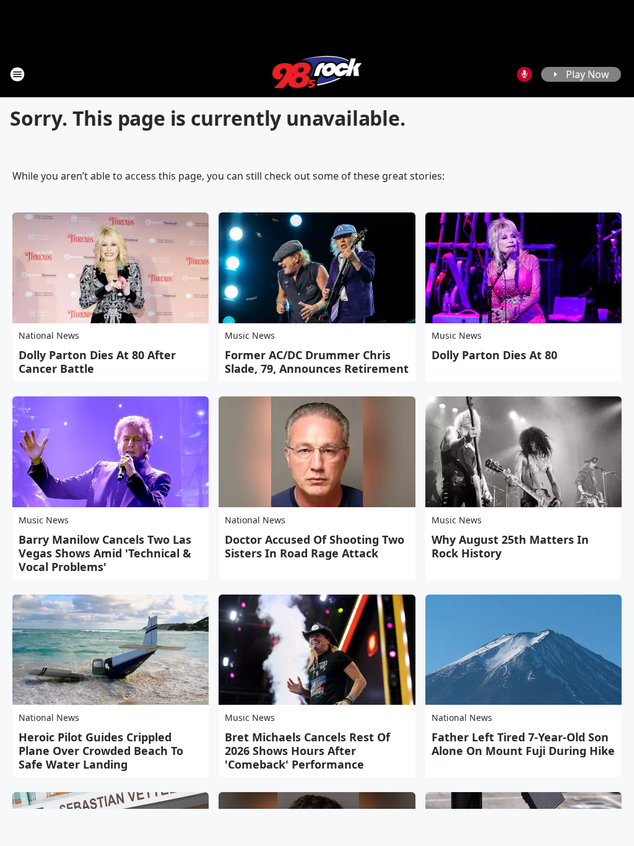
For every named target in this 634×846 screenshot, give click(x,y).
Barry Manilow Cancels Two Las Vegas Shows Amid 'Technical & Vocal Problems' (105, 553)
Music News (250, 335)
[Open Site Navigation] (17, 74)
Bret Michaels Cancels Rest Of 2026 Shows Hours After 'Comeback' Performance (307, 750)
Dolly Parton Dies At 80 (494, 355)
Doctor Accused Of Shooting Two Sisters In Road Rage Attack (314, 546)
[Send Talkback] (524, 74)
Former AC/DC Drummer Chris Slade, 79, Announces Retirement (317, 361)
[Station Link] (317, 74)
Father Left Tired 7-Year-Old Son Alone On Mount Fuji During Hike (523, 743)
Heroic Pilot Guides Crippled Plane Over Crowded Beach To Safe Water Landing (101, 750)
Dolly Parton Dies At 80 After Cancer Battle (97, 361)
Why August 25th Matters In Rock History (510, 546)
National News (49, 335)
